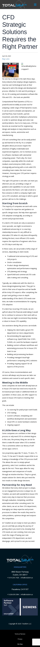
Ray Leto (5, 59)
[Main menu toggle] (35, 4)
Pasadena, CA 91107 (20, 589)
